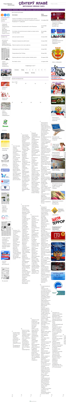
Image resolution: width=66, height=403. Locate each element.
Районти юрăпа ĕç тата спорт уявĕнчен (21, 45)
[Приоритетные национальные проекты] (58, 285)
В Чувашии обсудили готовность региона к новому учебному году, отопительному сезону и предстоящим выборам (36, 244)
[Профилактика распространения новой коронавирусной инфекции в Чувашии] (58, 266)
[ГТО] (58, 236)
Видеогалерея (55, 9)
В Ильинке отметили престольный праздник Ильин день (26, 188)
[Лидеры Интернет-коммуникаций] (58, 293)
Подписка (22, 9)
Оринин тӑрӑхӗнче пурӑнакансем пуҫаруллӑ (45, 357)
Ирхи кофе (43, 217)
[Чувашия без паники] (58, 276)
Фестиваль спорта (16, 61)
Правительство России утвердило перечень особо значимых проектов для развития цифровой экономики (35, 221)
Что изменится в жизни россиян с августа (45, 329)
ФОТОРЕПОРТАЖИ (6, 45)
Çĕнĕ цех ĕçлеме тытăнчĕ (18, 36)
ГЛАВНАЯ (9, 9)
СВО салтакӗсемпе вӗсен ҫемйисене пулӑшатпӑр (45, 361)
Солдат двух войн (45, 367)
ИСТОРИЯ (4, 32)
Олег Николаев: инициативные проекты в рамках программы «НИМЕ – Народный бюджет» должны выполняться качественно (26, 278)
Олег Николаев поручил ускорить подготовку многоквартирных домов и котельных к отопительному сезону (17, 151)
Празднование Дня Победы (18, 53)
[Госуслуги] (5, 217)
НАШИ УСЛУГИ (5, 33)
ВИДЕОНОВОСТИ (6, 44)
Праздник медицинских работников (20, 41)
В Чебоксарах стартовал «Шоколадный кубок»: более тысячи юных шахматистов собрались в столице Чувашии (46, 187)
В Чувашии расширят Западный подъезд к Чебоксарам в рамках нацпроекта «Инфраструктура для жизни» (26, 158)
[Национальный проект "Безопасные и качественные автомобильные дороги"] (58, 210)
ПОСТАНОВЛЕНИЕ (45, 155)
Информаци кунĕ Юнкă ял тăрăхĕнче (20, 49)
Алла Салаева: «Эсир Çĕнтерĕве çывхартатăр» (45, 181)
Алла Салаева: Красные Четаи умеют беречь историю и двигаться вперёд (36, 180)
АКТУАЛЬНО (5, 40)
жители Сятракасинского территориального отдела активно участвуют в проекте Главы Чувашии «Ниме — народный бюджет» (26, 146)
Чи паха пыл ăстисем (46, 363)
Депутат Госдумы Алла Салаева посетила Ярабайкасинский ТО (36, 154)
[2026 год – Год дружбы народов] (58, 88)
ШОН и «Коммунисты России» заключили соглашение (57, 332)
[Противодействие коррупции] (58, 251)
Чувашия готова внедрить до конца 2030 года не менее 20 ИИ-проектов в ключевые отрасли (35, 323)
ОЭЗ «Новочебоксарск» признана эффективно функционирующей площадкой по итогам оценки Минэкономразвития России (46, 198)
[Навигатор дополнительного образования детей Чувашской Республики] (5, 136)
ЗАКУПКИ (4, 29)
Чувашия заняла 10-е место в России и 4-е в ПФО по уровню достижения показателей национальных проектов (46, 278)
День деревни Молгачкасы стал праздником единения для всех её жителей (17, 177)
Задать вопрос (37, 9)
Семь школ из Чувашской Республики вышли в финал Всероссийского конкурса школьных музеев (17, 169)
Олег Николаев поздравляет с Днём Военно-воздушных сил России (35, 235)
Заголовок (15, 15)
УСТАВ (3, 28)
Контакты (29, 9)
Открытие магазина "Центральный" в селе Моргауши (24, 26)
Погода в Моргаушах (8, 3)
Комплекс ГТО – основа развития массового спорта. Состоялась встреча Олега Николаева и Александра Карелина (17, 235)
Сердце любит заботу (46, 331)
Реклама (15, 9)
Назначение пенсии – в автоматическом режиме (46, 152)
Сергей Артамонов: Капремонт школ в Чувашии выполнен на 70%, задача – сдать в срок (45, 371)
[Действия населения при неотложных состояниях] (5, 181)
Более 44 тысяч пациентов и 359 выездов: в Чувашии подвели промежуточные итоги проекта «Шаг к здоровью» (26, 334)
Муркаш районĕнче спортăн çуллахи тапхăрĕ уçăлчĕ (24, 57)
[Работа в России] (5, 188)
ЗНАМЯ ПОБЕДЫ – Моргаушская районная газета (33, 4)
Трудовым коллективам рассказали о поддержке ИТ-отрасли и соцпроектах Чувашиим (25, 229)
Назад (22, 69)
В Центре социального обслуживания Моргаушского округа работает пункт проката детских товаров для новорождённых (26, 344)
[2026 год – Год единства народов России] (58, 72)
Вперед (27, 72)
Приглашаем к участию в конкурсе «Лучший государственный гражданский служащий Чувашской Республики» (26, 218)
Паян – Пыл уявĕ (45, 257)
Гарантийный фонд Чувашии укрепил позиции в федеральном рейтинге (26, 137)
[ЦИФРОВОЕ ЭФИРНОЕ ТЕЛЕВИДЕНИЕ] (5, 175)
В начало (17, 69)
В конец (33, 72)
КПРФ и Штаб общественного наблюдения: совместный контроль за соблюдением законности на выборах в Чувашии (35, 334)
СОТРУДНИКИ (5, 26)
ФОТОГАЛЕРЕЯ (46, 9)
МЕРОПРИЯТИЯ (6, 30)
